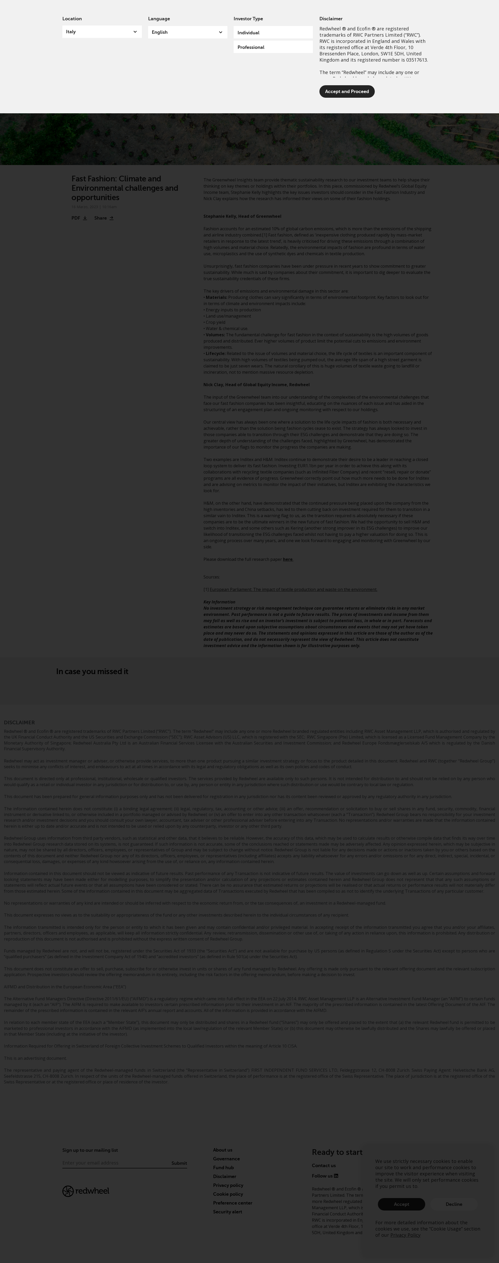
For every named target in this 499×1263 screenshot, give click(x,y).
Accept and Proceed (347, 91)
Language (159, 18)
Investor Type (248, 18)
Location (72, 18)
